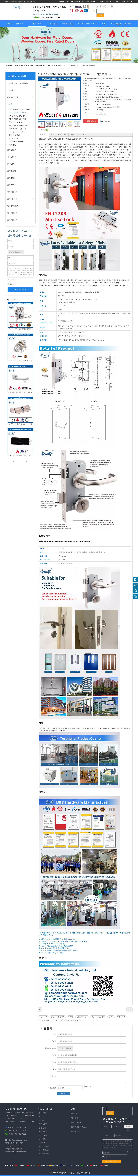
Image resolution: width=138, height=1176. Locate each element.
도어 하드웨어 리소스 (79, 1127)
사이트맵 (87, 1173)
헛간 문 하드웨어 (13, 206)
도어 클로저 (11, 150)
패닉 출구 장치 (12, 97)
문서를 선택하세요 (15, 252)
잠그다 (111, 1017)
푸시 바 (41, 1117)
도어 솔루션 (75, 1131)
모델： (85, 83)
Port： (85, 106)
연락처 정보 (82, 135)
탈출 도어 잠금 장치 (57, 1017)
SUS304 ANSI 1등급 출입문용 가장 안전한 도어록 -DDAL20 (20, 329)
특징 (52, 135)
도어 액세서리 (12, 199)
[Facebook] (108, 6)
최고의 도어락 (44, 1021)
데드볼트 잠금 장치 (16, 141)
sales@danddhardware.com (18, 1140)
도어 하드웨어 (12, 220)
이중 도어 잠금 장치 (72, 1021)
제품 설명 (43, 135)
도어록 (9, 104)
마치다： (85, 94)
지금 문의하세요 (20, 290)
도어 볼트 (11, 178)
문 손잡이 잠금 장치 (16, 122)
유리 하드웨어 (12, 192)
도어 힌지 (11, 90)
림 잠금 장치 (13, 138)
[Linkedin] (101, 6)
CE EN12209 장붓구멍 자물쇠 (20, 109)
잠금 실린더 (11, 157)
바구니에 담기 (106, 121)
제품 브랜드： (87, 86)
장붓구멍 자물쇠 (82, 1017)
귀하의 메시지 (90, 121)
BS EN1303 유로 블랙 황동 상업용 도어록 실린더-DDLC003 (20, 455)
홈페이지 (74, 1113)
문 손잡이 (11, 164)
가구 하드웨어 (12, 213)
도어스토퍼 (11, 171)
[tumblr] (97, 6)
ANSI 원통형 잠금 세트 (17, 119)
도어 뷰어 (11, 185)
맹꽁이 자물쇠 (14, 135)
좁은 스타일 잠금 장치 (17, 128)
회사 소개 (74, 1118)
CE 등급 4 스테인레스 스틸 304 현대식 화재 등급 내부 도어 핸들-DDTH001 (20, 392)
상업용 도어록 (57, 1021)
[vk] (112, 6)
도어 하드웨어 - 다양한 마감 (18, 83)
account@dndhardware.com (15, 1152)
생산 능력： (86, 109)
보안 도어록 (121, 1017)
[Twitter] (104, 6)
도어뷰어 (42, 1143)
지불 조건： (86, 104)
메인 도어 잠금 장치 (98, 1017)
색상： (85, 96)
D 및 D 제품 (62, 135)
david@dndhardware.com (14, 1146)
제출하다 (64, 1094)
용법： (85, 99)
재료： (85, 91)
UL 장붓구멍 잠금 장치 (17, 116)
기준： (85, 88)
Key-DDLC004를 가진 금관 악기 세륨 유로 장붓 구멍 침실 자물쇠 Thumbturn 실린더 (20, 424)
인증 (72, 135)
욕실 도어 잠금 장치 (16, 132)
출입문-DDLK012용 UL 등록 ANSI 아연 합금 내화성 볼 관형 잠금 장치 (20, 361)
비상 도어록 (43, 1017)
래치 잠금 (12, 145)
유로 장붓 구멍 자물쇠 (17, 112)
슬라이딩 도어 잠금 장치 (18, 125)
